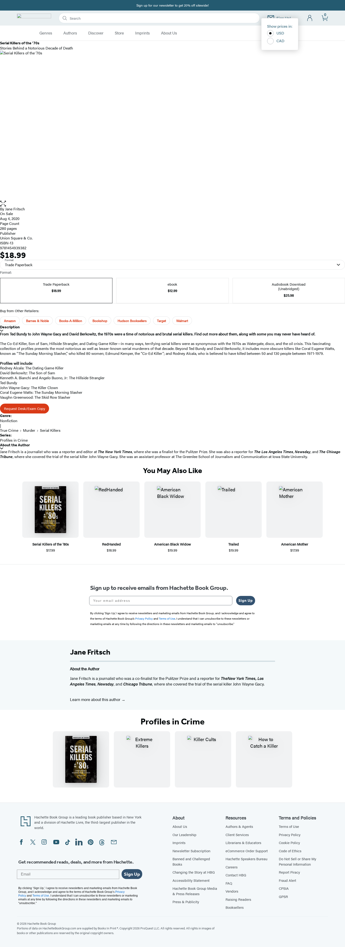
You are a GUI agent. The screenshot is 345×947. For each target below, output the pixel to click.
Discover (96, 33)
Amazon (10, 320)
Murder (29, 430)
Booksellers (235, 907)
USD (280, 33)
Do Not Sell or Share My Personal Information (297, 861)
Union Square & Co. (16, 238)
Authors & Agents (239, 826)
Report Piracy (289, 872)
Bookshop (99, 320)
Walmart (182, 320)
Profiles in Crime (14, 440)
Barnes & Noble (37, 320)
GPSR (283, 896)
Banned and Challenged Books (191, 861)
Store (119, 33)
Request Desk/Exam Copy (24, 408)
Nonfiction (8, 420)
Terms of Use (289, 826)
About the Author (15, 445)
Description (10, 327)
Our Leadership (184, 834)
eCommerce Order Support (247, 850)
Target (161, 320)
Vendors (232, 891)
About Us (169, 33)
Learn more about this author (95, 699)
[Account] (310, 18)
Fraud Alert (287, 880)
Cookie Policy (289, 842)
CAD (280, 40)
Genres (45, 33)
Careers (232, 866)
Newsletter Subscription (191, 850)
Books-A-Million (70, 320)
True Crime (9, 430)
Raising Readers (238, 899)
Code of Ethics (290, 850)
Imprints (142, 33)
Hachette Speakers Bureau (246, 858)
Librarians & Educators (243, 842)
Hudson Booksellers (132, 320)
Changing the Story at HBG (193, 872)
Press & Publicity (185, 901)
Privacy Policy (289, 834)
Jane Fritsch (15, 209)
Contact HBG (236, 874)
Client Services (237, 834)
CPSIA (284, 888)
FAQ (229, 883)
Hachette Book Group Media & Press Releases (194, 891)
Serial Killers (50, 430)
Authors (70, 33)
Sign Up (245, 600)
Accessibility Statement (191, 880)
